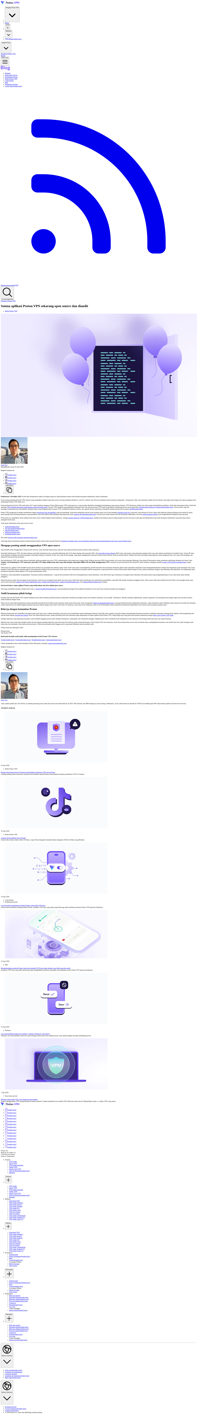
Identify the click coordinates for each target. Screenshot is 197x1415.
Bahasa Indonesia (7, 1355)
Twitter (7, 640)
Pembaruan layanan (11, 84)
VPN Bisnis (13, 39)
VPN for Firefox (14, 1214)
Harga (7, 23)
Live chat (12, 1307)
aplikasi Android (69, 582)
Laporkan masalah (11, 1374)
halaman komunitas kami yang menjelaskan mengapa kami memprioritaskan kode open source (96, 541)
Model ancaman (14, 1264)
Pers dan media (18, 1301)
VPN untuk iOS (14, 1208)
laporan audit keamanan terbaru (22, 537)
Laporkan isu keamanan (17, 1376)
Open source (13, 1266)
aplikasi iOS (50, 582)
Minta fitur (13, 1377)
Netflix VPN (13, 1167)
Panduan (8, 73)
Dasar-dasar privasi (11, 75)
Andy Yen (4, 465)
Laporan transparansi (11, 1410)
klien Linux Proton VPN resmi (163, 615)
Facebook (23, 640)
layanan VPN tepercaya (174, 562)
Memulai (12, 1173)
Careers (16, 1260)
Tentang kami (13, 1254)
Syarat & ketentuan (15, 1409)
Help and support (14, 1295)
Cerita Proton (9, 81)
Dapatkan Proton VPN (8, 54)
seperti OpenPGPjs (46, 589)
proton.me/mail (57, 643)
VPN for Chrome (14, 1212)
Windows (12, 532)
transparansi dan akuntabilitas (46, 512)
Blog (10, 1258)
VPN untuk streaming (16, 1165)
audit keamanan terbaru (150, 514)
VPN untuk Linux (15, 1210)
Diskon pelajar (18, 1310)
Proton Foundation (19, 1256)
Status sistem (13, 1370)
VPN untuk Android (15, 1206)
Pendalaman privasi (11, 77)
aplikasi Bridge (92, 582)
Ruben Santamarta (103, 603)
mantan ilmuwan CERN (80, 518)
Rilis (6, 82)
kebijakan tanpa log (123, 512)
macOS (12, 530)
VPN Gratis (13, 1161)
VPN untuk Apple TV (16, 1219)
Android (12, 527)
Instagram (54, 640)
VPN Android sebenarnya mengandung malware (27, 507)
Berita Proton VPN (11, 79)
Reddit (38, 640)
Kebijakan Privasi (10, 1407)
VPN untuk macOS (15, 1204)
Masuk (3, 55)
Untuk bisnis (13, 86)
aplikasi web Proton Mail (28, 582)
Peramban (12, 534)
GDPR (136, 509)
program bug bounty (21, 615)
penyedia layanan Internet (107, 553)
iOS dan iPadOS (15, 528)
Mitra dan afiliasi (19, 1299)
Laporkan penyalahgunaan (13, 1372)
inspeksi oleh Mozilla (85, 514)
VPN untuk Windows (16, 1203)
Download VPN (14, 1201)
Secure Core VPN (15, 1169)
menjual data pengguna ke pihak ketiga (156, 507)
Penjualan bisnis (18, 1297)
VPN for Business (19, 1171)
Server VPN (13, 1163)
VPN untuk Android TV (17, 1217)
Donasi (16, 1305)
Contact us (12, 1303)
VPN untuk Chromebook (17, 1215)
